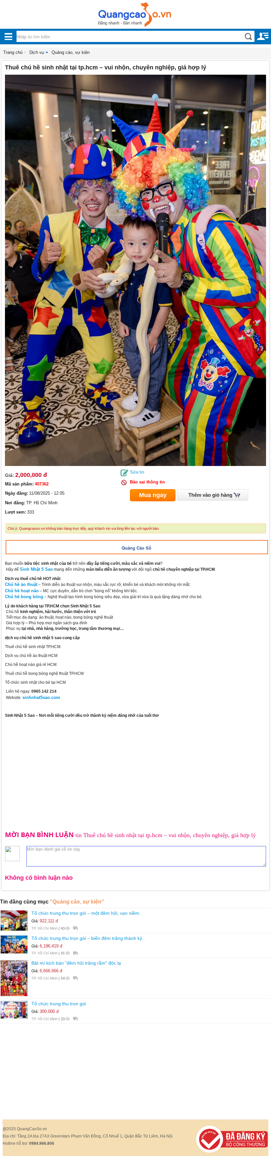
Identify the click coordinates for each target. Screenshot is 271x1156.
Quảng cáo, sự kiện (71, 52)
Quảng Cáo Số (136, 548)
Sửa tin (137, 472)
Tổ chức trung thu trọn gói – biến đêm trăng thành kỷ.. (88, 938)
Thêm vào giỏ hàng (210, 495)
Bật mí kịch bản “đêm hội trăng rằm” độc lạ (76, 963)
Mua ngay (153, 495)
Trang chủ (12, 52)
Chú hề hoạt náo (22, 590)
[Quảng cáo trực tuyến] (135, 16)
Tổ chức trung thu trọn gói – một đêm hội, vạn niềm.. (86, 913)
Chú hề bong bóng (24, 596)
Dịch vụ (36, 52)
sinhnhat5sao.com (41, 697)
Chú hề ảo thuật (21, 584)
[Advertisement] (135, 768)
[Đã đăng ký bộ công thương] (232, 1139)
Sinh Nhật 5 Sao (36, 569)
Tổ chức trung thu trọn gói (58, 1003)
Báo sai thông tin (147, 482)
